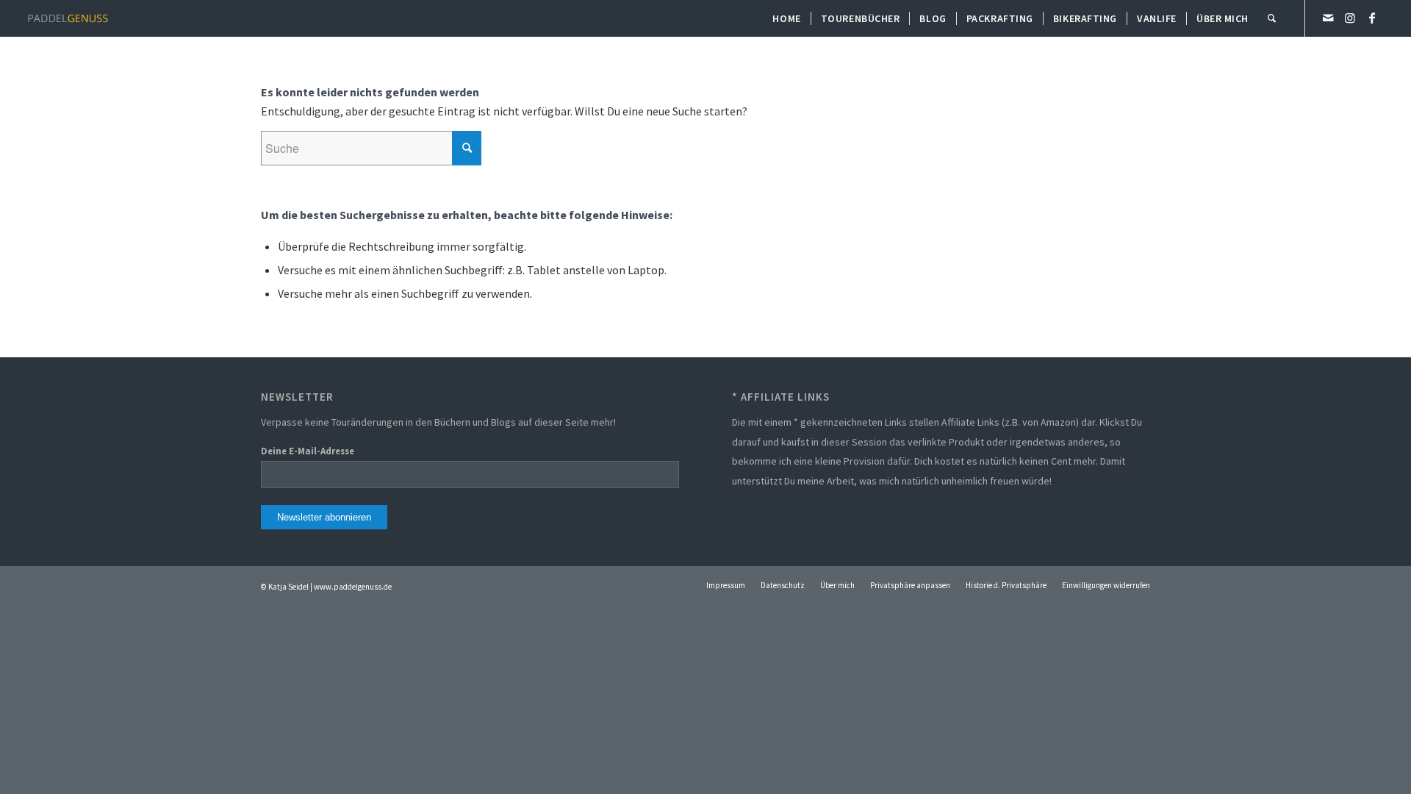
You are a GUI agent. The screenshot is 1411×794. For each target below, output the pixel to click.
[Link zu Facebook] (1372, 18)
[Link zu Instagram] (1350, 18)
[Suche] (1272, 18)
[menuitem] (786, 18)
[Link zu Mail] (1328, 18)
